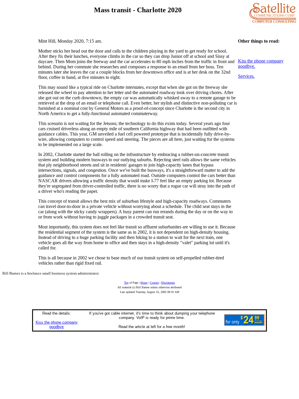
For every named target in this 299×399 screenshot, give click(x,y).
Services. (246, 76)
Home (143, 282)
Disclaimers (168, 282)
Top (126, 282)
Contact (154, 282)
